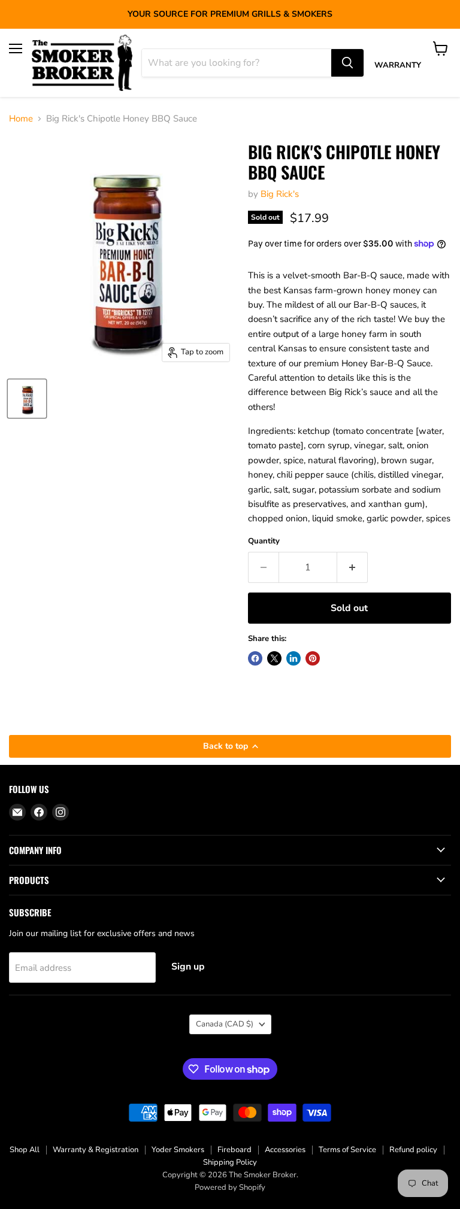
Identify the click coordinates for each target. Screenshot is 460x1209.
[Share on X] (274, 658)
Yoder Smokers (178, 1149)
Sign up (188, 966)
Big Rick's (280, 194)
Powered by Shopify (230, 1187)
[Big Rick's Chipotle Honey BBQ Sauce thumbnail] (27, 398)
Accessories (285, 1149)
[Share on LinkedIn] (293, 658)
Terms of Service (347, 1149)
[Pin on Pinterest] (312, 658)
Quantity (264, 541)
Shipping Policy (230, 1162)
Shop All (25, 1149)
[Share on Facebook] (255, 658)
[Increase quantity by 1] (352, 567)
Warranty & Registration (95, 1149)
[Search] (347, 63)
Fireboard (234, 1149)
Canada (224, 1024)
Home (21, 119)
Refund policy (413, 1149)
